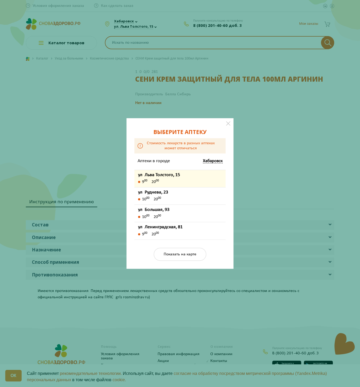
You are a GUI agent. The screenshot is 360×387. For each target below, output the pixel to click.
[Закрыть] (228, 123)
